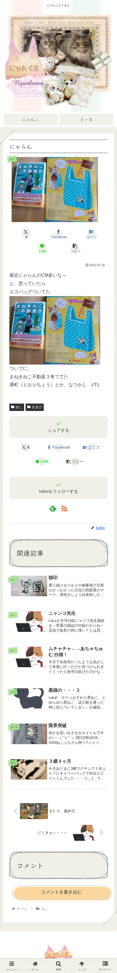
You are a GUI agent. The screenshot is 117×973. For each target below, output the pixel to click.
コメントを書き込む (61, 891)
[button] (75, 248)
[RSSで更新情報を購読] (64, 508)
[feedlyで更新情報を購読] (52, 508)
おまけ (37, 407)
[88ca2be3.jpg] (54, 329)
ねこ (19, 407)
